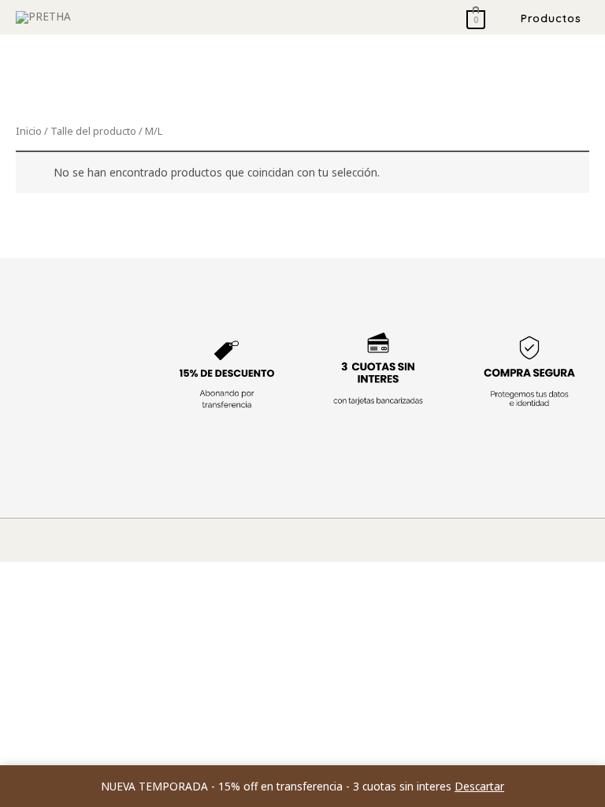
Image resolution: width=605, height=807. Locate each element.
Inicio (29, 131)
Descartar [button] (479, 786)
